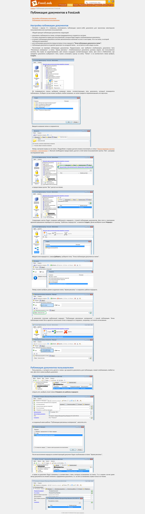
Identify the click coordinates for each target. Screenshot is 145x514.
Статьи (70, 5)
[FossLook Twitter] (109, 2)
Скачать (89, 5)
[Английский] (113, 1)
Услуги (76, 5)
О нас (111, 5)
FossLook (45, 3)
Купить (105, 5)
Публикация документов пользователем (46, 20)
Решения (82, 5)
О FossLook (62, 5)
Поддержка (98, 5)
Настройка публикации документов (44, 18)
